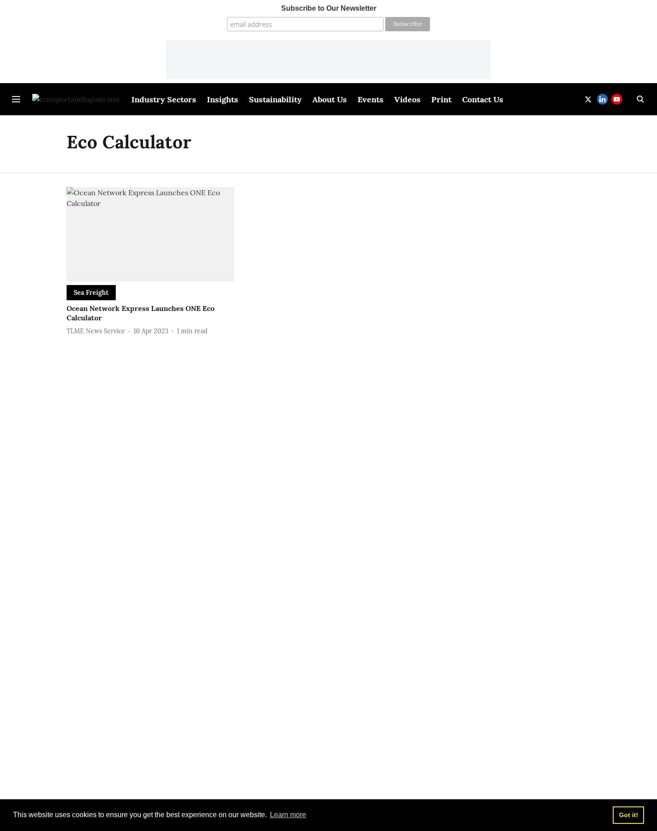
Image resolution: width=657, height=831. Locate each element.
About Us (329, 99)
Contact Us (482, 99)
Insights (222, 99)
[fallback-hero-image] (150, 234)
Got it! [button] (628, 814)
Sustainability (275, 99)
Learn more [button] (288, 814)
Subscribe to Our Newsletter (328, 8)
